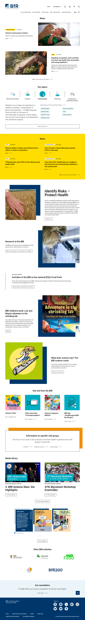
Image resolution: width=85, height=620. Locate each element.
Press (48, 6)
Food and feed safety (26, 12)
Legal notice (40, 613)
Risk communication (55, 12)
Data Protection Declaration (12, 616)
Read (6, 38)
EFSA (48, 277)
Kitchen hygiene (45, 108)
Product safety (45, 12)
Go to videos (29, 419)
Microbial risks (45, 111)
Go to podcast (9, 417)
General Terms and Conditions (19, 613)
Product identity (67, 114)
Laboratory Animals (66, 12)
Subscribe (41, 593)
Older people (54, 447)
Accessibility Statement (28, 616)
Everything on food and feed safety (51, 105)
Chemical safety (36, 12)
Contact (32, 613)
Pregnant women (39, 447)
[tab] (12, 96)
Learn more (67, 421)
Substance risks (45, 114)
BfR (52, 67)
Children (25, 447)
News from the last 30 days (40, 79)
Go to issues (48, 419)
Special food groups (68, 108)
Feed (64, 111)
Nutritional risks (45, 117)
